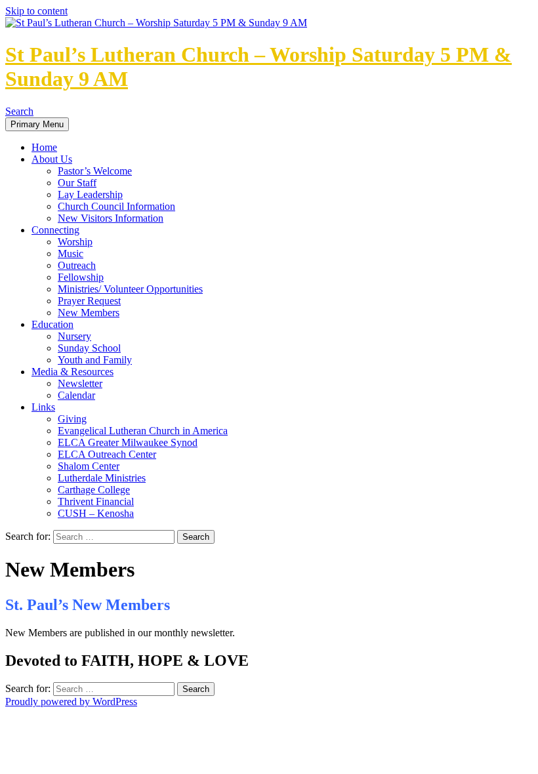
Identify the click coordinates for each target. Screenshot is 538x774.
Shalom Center (88, 466)
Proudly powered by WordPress (71, 701)
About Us (51, 159)
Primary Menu (37, 124)
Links (43, 407)
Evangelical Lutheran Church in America (143, 430)
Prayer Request (89, 300)
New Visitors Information (110, 218)
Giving (72, 418)
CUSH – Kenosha (96, 513)
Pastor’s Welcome (95, 170)
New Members (88, 312)
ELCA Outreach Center (107, 454)
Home (44, 147)
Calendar (76, 395)
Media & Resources (72, 371)
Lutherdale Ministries (102, 477)
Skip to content (36, 10)
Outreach (77, 265)
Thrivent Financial (96, 501)
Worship (75, 241)
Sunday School (89, 348)
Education (52, 324)
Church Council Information (116, 206)
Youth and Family (95, 359)
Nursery (74, 336)
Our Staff (77, 182)
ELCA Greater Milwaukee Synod (127, 442)
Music (70, 253)
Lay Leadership (90, 194)
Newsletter (80, 383)
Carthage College (94, 489)
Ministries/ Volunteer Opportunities (130, 289)
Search (19, 111)
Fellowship (81, 277)
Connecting (55, 229)
